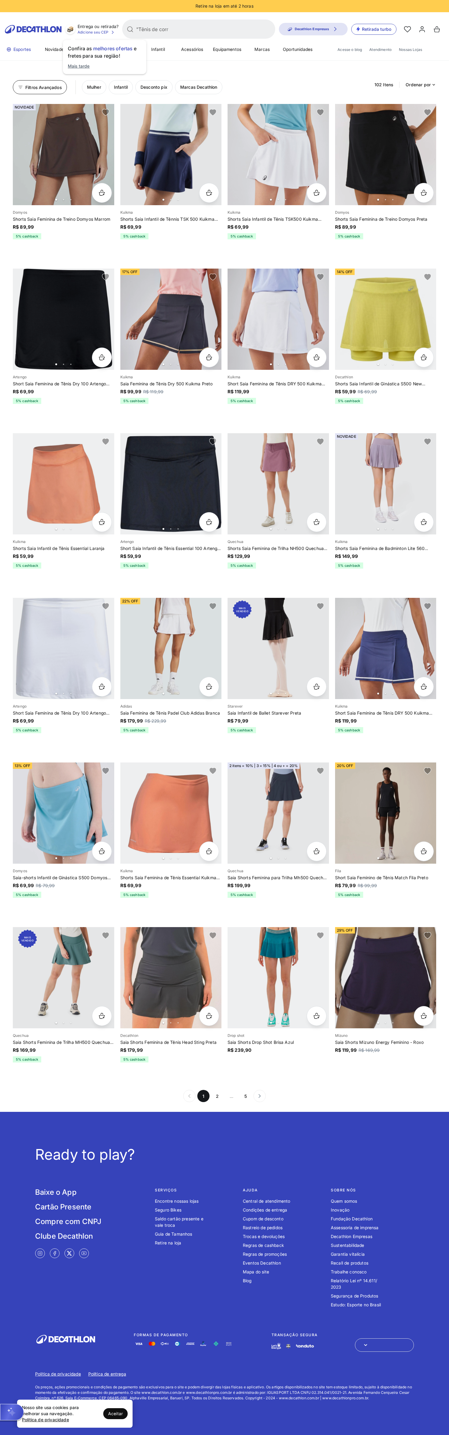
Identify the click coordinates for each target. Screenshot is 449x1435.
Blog (247, 1280)
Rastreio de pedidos (263, 1227)
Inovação (340, 1209)
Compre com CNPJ (68, 1221)
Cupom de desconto (263, 1218)
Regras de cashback (263, 1245)
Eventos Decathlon (262, 1262)
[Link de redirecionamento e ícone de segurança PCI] (288, 1346)
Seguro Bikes (168, 1209)
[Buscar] (130, 29)
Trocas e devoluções (264, 1236)
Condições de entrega (265, 1209)
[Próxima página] (260, 1096)
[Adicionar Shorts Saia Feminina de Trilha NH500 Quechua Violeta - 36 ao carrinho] (317, 522)
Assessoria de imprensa (355, 1227)
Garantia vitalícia (348, 1254)
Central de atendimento (266, 1201)
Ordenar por (418, 84)
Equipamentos (227, 49)
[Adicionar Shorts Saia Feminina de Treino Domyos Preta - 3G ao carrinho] (424, 193)
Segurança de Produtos (354, 1295)
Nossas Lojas (410, 49)
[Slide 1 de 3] (278, 813)
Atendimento (380, 49)
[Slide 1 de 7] (278, 483)
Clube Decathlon (64, 1236)
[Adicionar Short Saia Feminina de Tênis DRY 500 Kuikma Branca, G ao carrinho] (317, 357)
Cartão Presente (63, 1206)
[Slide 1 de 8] (63, 154)
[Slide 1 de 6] (278, 319)
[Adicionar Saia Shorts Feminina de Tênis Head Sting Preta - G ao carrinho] (209, 1016)
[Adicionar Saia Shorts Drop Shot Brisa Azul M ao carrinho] (317, 1016)
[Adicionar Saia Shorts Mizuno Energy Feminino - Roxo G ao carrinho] (424, 1016)
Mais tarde (79, 66)
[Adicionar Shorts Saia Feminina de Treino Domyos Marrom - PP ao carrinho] (102, 193)
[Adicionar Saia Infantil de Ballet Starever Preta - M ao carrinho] (317, 687)
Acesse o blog (350, 49)
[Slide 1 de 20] (63, 648)
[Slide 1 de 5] (278, 154)
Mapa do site (256, 1271)
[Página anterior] (189, 1096)
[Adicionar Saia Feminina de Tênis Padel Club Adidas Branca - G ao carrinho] (209, 687)
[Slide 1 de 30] (63, 319)
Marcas (262, 49)
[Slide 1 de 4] (63, 483)
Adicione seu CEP (93, 32)
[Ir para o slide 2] (63, 199)
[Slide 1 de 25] (385, 319)
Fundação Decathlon (352, 1218)
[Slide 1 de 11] (385, 483)
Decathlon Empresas (351, 1236)
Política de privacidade (58, 1373)
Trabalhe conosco (349, 1271)
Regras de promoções (265, 1254)
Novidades (55, 49)
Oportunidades (297, 49)
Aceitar (115, 1413)
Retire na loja (168, 1242)
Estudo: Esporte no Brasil (356, 1304)
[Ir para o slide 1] (56, 199)
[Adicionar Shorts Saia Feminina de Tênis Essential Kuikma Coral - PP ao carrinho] (209, 851)
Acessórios (192, 49)
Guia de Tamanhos (173, 1234)
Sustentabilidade (347, 1245)
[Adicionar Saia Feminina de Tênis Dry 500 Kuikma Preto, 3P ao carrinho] (209, 357)
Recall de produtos (349, 1262)
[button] (12, 1412)
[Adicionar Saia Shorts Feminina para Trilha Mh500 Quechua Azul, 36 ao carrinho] (317, 851)
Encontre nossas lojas (177, 1201)
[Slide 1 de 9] (171, 154)
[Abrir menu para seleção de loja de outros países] (384, 1345)
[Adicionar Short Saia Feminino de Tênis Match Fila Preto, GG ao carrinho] (424, 851)
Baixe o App (56, 1192)
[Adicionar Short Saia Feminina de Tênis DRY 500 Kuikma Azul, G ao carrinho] (424, 687)
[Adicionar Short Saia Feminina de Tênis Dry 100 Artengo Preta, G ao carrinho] (102, 357)
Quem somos (344, 1201)
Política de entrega (107, 1373)
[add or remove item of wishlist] (105, 112)
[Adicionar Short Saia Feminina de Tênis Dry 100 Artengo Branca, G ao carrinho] (102, 687)
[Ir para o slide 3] (71, 199)
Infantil (158, 49)
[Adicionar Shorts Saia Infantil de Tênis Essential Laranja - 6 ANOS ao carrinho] (102, 522)
